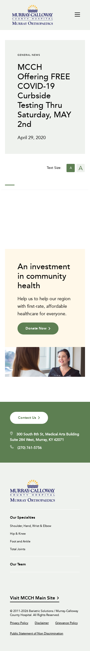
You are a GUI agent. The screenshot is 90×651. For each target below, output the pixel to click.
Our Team (18, 564)
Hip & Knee (18, 534)
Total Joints (17, 549)
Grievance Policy (66, 623)
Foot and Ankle (20, 541)
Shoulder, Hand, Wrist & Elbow (30, 526)
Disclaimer (42, 623)
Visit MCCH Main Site (32, 598)
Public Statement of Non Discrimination (36, 633)
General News (29, 55)
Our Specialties (22, 517)
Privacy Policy (19, 623)
